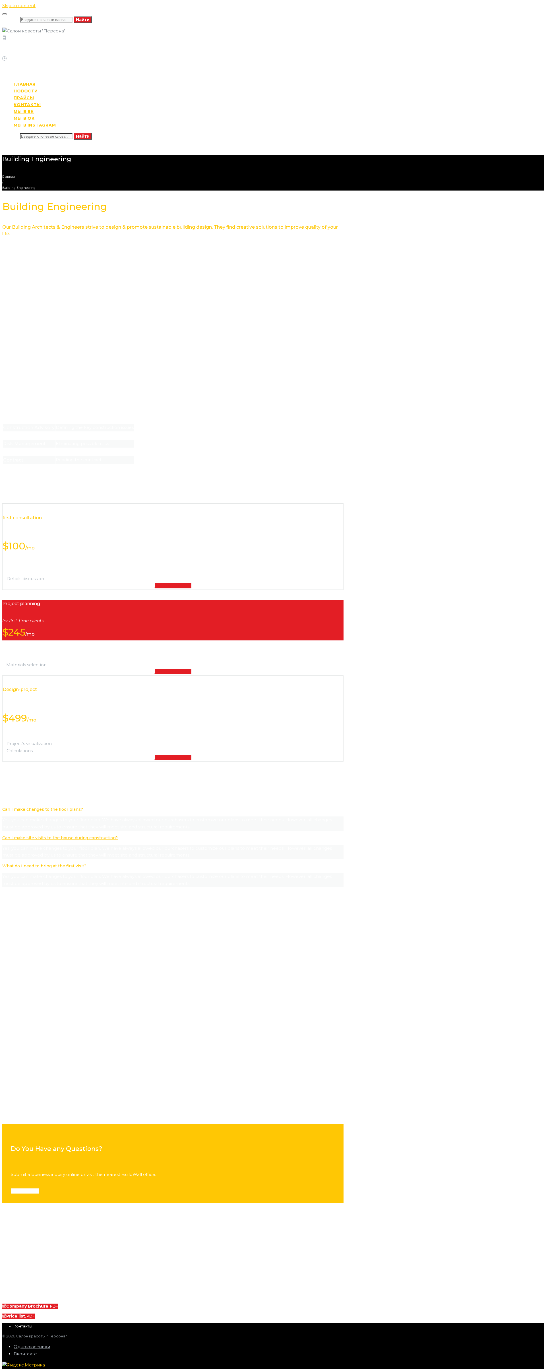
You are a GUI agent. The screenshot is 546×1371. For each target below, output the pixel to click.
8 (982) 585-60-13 (22, 52)
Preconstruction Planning (29, 1111)
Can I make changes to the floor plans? (42, 809)
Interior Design (18, 1049)
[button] (25, 1191)
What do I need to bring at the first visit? (44, 865)
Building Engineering (24, 1080)
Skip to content (19, 5)
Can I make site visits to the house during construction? (60, 837)
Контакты (23, 1326)
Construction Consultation (29, 955)
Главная (8, 177)
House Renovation (21, 986)
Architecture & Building (26, 1018)
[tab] (173, 809)
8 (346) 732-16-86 (58, 44)
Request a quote (173, 585)
